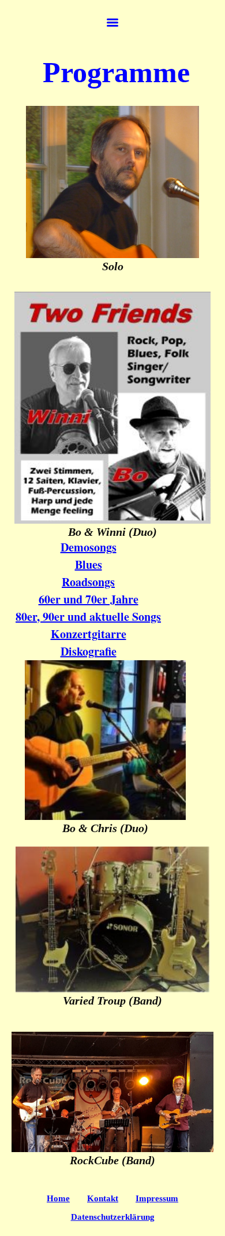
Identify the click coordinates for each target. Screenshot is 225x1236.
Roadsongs (88, 581)
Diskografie (89, 651)
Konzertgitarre (88, 634)
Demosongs (89, 547)
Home (58, 1198)
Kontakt (102, 1198)
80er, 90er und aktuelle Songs (88, 616)
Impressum (157, 1198)
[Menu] (112, 22)
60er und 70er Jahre (88, 599)
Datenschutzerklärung (113, 1217)
